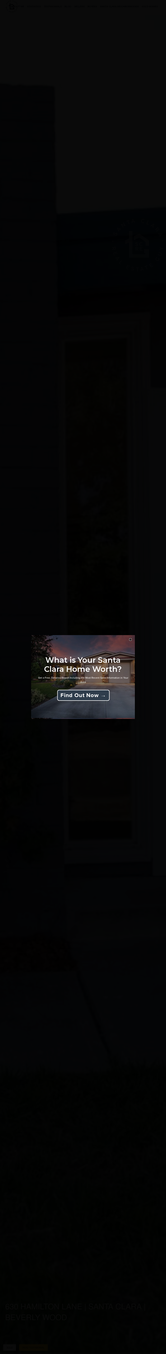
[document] (83, 677)
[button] (130, 639)
